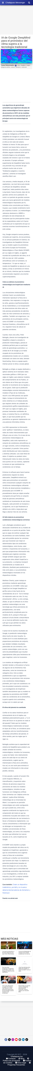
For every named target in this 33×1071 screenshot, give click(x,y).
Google (28, 65)
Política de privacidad (11, 1061)
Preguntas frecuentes (16, 1065)
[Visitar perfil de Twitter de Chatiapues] (9, 1039)
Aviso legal (21, 1063)
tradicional (24, 67)
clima (18, 65)
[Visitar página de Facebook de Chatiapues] (6, 1039)
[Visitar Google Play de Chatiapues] (19, 1039)
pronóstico (18, 67)
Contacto (12, 1059)
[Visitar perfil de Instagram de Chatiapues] (13, 1039)
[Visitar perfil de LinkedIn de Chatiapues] (23, 1039)
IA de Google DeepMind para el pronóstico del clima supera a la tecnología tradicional (15, 42)
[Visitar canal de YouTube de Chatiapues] (16, 1039)
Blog (22, 1059)
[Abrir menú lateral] (3, 2)
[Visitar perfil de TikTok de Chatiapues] (26, 1039)
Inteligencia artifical (5, 67)
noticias (13, 67)
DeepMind (23, 65)
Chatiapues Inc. (17, 1056)
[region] (16, 20)
